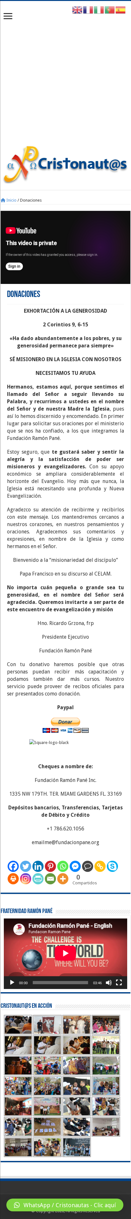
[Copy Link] (100, 866)
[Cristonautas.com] (65, 163)
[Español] (120, 9)
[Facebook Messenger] (75, 866)
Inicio (11, 200)
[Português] (110, 9)
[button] (64, 1205)
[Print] (13, 878)
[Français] (88, 9)
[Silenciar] (109, 982)
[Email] (50, 878)
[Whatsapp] (62, 866)
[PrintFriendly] (38, 878)
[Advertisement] (65, 76)
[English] (77, 9)
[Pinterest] (50, 866)
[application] (65, 953)
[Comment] (87, 866)
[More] (62, 878)
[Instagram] (25, 878)
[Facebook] (13, 866)
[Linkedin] (38, 866)
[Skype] (112, 866)
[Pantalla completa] (119, 982)
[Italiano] (99, 9)
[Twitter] (25, 866)
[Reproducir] (12, 982)
